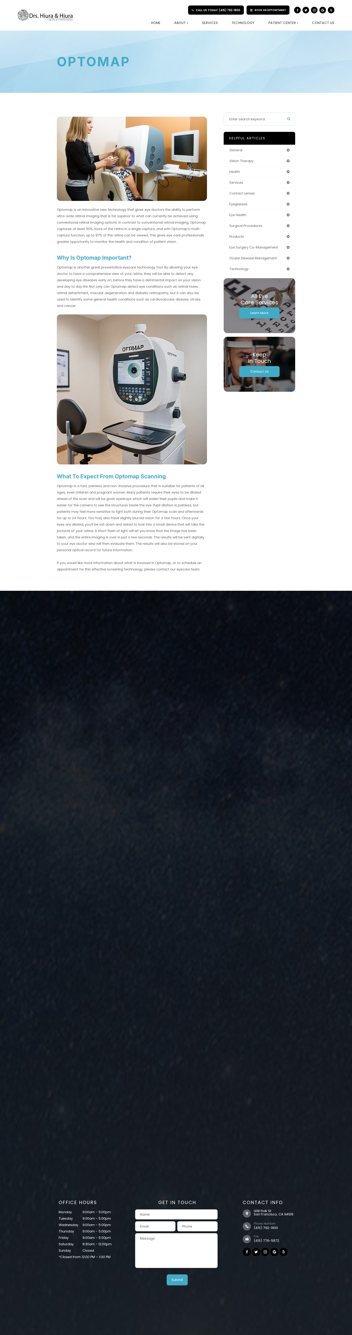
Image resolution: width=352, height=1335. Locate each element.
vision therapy (241, 161)
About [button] (180, 23)
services (236, 182)
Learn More (259, 313)
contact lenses (242, 193)
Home (156, 23)
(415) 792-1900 (229, 10)
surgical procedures (245, 225)
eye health (237, 215)
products (236, 236)
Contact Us (323, 23)
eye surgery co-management (253, 247)
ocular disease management (253, 258)
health (234, 171)
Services (210, 23)
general (235, 150)
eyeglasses (238, 204)
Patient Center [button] (282, 23)
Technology (243, 23)
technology (239, 269)
